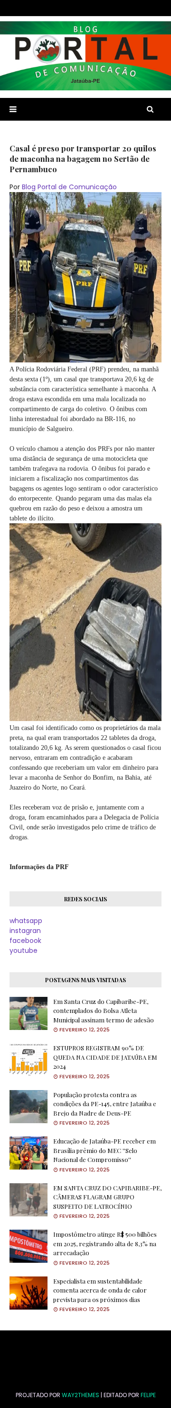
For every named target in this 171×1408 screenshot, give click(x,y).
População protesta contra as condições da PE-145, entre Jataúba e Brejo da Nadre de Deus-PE (104, 1104)
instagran (25, 930)
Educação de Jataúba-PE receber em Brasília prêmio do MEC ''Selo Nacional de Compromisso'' (104, 1150)
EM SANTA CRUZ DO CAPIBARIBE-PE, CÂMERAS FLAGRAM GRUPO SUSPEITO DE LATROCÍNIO (107, 1197)
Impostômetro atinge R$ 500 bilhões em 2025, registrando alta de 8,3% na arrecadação (105, 1243)
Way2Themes (80, 1395)
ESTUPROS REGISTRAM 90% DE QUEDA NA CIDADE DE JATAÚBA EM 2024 (105, 1057)
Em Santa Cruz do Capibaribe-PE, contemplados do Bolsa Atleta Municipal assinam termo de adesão (103, 1010)
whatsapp (26, 920)
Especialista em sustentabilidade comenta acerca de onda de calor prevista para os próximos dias (100, 1290)
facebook (25, 940)
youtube (24, 950)
